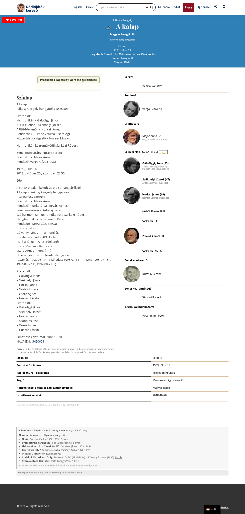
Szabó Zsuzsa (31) (153, 210)
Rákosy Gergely (152, 85)
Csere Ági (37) (151, 220)
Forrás (64, 439)
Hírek (89, 7)
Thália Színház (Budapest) (154, 167)
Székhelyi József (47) (156, 179)
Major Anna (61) (152, 136)
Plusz (188, 7)
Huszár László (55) (153, 235)
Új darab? (203, 7)
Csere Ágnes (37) (152, 250)
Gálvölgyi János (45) (155, 163)
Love (15, 19)
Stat (177, 7)
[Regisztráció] (224, 6)
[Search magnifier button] (151, 7)
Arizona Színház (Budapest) (155, 183)
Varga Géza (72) (152, 109)
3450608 (38, 341)
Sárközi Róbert (151, 297)
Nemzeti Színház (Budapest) (155, 198)
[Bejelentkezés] (215, 6)
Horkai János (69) (153, 194)
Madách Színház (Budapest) (155, 169)
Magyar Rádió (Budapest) (154, 139)
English (77, 7)
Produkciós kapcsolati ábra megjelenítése (68, 80)
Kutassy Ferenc (151, 274)
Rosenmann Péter (153, 315)
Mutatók (164, 7)
